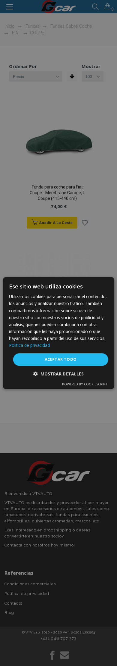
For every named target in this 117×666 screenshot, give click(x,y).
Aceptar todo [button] (61, 359)
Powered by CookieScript (84, 384)
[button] (58, 373)
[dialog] (58, 333)
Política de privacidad (29, 345)
